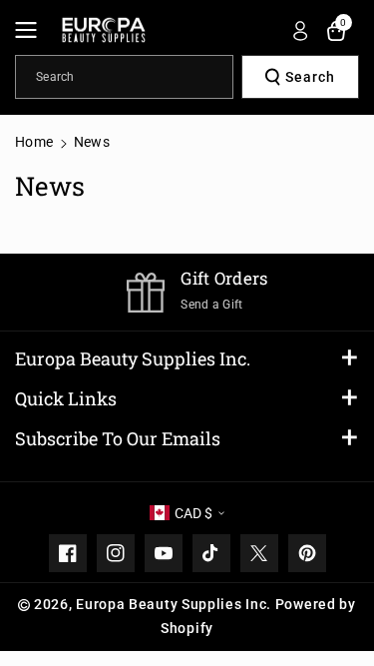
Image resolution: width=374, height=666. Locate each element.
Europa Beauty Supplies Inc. (132, 358)
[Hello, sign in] (300, 31)
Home (34, 142)
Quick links (66, 398)
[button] (32, 30)
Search (310, 77)
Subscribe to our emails (117, 438)
